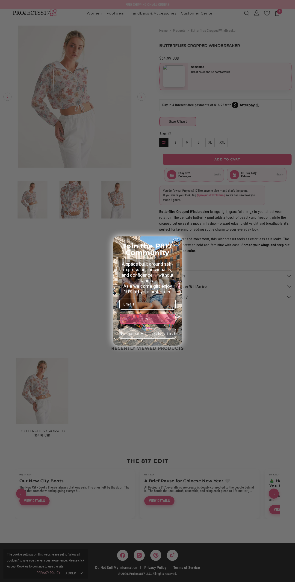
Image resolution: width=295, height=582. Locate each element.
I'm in (147, 319)
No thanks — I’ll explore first (148, 334)
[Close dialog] (176, 242)
